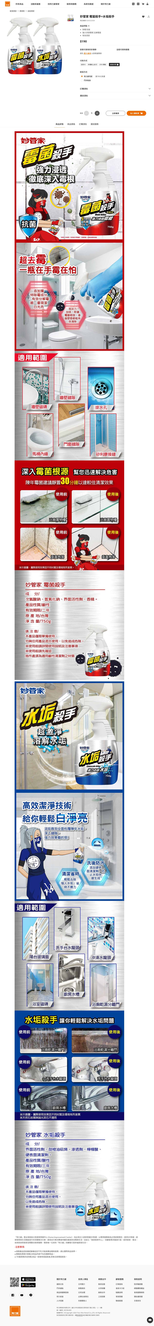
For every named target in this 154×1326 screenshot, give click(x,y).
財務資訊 (81, 1288)
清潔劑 (22, 11)
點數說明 (119, 1292)
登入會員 (87, 53)
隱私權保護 (138, 1296)
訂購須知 (83, 124)
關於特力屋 (106, 3)
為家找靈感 (88, 3)
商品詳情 (59, 124)
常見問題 (119, 1296)
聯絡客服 (119, 1300)
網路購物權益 (139, 1288)
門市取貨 (87, 80)
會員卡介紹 (120, 1288)
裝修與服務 (71, 3)
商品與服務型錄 (63, 1292)
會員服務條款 (139, 1292)
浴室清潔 (31, 11)
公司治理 (81, 1292)
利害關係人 (82, 1300)
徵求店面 (101, 1284)
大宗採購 (101, 1288)
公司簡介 (81, 1284)
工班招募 (101, 1296)
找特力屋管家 (53, 3)
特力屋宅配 (88, 76)
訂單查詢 (119, 1284)
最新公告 (60, 1284)
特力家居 (60, 1296)
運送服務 (94, 124)
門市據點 (60, 1288)
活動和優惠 (35, 3)
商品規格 (71, 124)
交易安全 (137, 1300)
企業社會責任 (83, 1296)
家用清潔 (13, 11)
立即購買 (115, 113)
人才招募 (60, 1300)
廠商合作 (101, 1292)
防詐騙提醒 (138, 1284)
